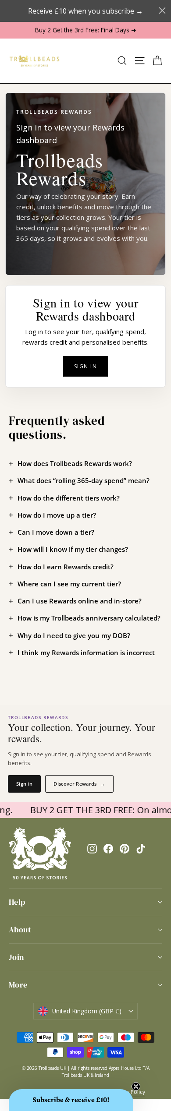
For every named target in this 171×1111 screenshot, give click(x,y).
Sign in (85, 366)
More (18, 984)
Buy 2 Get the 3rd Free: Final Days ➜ (85, 30)
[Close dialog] (162, 11)
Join (16, 957)
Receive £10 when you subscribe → (85, 11)
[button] (71, 1100)
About (20, 929)
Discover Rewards (79, 783)
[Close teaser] (136, 1086)
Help (17, 901)
